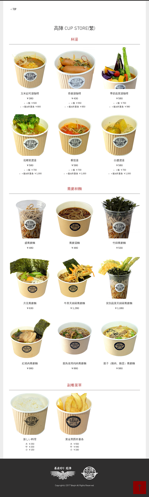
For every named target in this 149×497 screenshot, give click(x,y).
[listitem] (30, 103)
